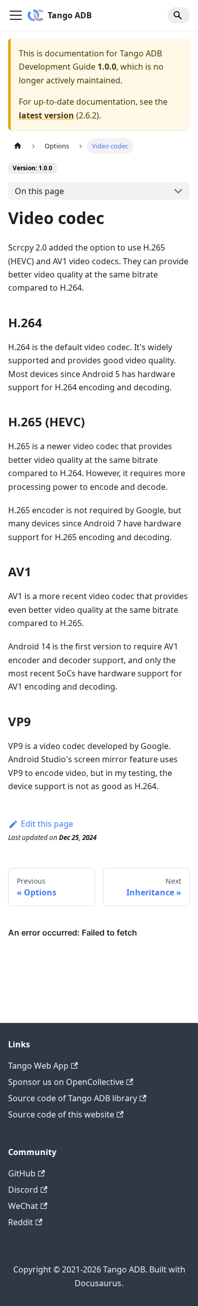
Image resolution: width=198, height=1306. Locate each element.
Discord (23, 1189)
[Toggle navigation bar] (15, 15)
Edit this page (47, 823)
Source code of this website (61, 1114)
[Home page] (17, 146)
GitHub (22, 1173)
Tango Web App (38, 1065)
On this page (39, 191)
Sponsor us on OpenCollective (66, 1081)
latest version (46, 115)
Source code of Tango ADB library (72, 1098)
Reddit (20, 1222)
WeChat (23, 1205)
